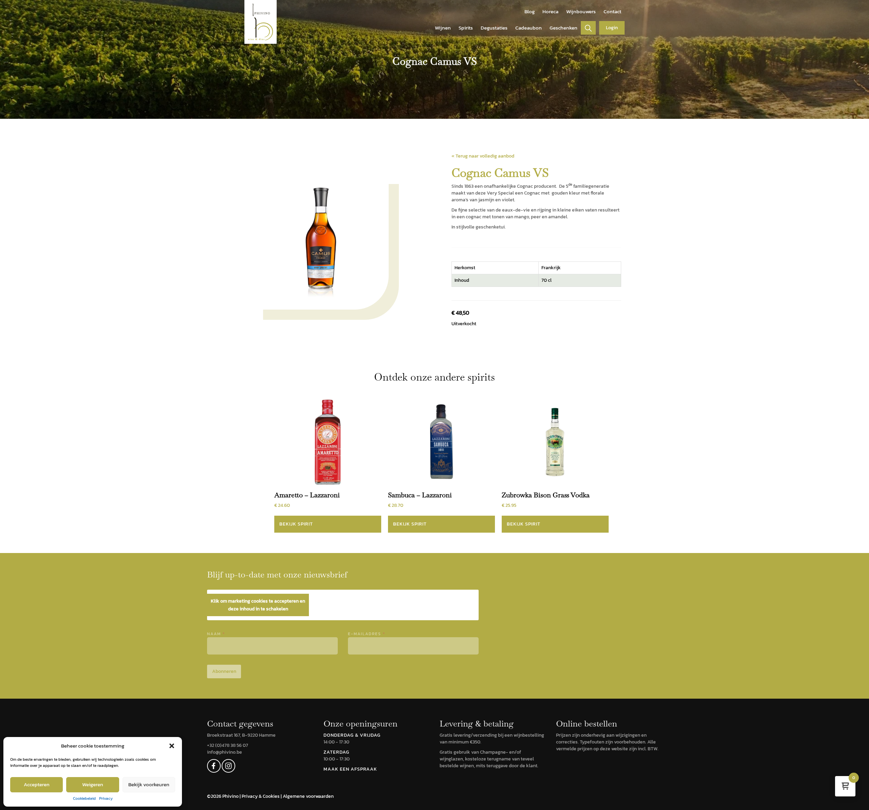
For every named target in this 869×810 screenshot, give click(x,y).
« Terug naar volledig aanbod (482, 156)
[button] (171, 745)
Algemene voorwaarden (308, 796)
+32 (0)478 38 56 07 (227, 745)
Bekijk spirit (296, 524)
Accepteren (37, 784)
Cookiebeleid (84, 799)
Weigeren (92, 784)
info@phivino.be (224, 752)
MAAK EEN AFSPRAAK (350, 769)
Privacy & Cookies (261, 796)
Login (612, 27)
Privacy (106, 799)
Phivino (231, 796)
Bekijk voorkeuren (148, 784)
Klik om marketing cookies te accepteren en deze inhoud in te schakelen (258, 604)
